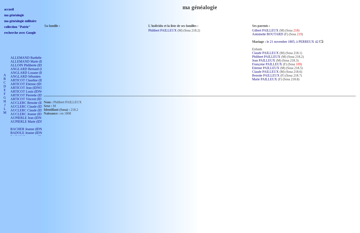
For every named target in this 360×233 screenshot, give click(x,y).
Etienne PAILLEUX (265, 68)
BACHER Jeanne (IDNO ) (28, 129)
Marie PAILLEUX (264, 79)
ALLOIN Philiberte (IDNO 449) (32, 65)
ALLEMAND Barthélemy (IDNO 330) (36, 57)
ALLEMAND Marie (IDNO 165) (32, 61)
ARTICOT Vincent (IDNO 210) (31, 99)
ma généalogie (14, 15)
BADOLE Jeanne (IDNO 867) (30, 133)
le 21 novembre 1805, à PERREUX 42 (293, 41)
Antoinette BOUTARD (267, 34)
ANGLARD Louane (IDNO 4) (31, 72)
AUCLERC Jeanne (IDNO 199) (32, 114)
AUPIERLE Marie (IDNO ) (29, 121)
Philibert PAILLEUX (162, 30)
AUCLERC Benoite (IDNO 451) (32, 103)
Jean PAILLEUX (263, 60)
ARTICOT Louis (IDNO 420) (30, 91)
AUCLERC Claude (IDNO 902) (32, 106)
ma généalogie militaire (20, 21)
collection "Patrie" (17, 27)
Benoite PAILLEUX (266, 75)
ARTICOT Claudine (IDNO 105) (32, 80)
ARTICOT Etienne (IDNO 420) (31, 84)
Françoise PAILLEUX (267, 64)
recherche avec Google (20, 32)
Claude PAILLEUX (265, 53)
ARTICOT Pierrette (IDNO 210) (32, 95)
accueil (9, 9)
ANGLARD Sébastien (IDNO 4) (32, 76)
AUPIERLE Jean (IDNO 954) (30, 118)
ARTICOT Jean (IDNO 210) (29, 87)
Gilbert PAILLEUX (265, 30)
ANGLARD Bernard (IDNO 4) (31, 69)
